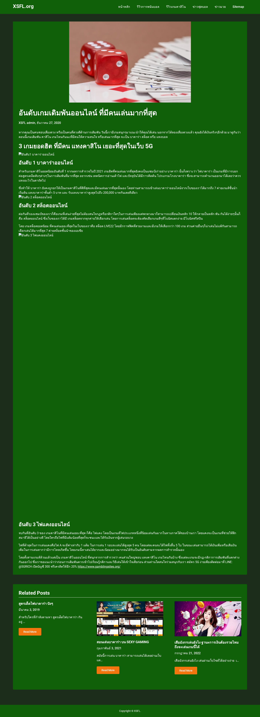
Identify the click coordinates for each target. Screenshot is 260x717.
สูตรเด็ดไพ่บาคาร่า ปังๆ (36, 603)
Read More (30, 631)
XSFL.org (23, 6)
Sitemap (238, 7)
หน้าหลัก (124, 7)
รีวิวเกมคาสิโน (176, 7)
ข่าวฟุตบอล (200, 7)
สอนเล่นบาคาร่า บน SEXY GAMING (123, 642)
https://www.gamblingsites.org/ (99, 566)
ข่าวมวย (220, 7)
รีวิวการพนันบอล (148, 7)
